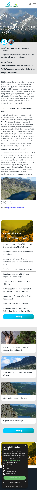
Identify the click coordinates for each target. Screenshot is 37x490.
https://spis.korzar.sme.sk (15, 208)
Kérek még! (19, 317)
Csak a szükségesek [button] (14, 482)
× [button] (25, 445)
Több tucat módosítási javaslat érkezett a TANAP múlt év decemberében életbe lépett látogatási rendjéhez (18, 69)
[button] (14, 486)
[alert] (15, 466)
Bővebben (12, 459)
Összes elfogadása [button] (14, 478)
